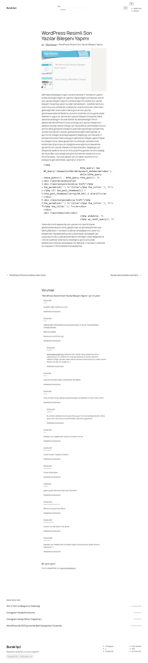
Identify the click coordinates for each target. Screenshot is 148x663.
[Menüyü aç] (126, 8)
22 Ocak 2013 (47, 448)
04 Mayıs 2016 (47, 538)
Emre (45, 321)
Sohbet (45, 486)
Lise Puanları (47, 468)
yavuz (45, 394)
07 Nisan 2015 (47, 502)
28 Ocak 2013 (47, 466)
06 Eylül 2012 (47, 300)
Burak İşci (11, 7)
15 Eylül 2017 (137, 619)
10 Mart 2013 (47, 484)
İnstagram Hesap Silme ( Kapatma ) (24, 619)
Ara (59, 6)
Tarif (44, 432)
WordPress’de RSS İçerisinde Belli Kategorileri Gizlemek (34, 625)
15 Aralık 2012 (47, 430)
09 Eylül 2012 (47, 318)
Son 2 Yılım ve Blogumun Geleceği (23, 606)
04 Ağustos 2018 (136, 606)
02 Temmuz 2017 (136, 626)
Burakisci (49, 350)
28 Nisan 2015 (47, 520)
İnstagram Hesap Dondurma (21, 612)
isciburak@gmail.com (55, 354)
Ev (43, 44)
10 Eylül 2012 (47, 373)
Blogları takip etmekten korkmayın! (125, 275)
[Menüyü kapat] (131, 3)
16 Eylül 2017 (137, 613)
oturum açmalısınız (68, 568)
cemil (45, 303)
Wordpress (51, 44)
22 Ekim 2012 (47, 391)
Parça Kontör (47, 450)
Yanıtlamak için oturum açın (52, 311)
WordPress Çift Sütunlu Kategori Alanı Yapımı (27, 275)
